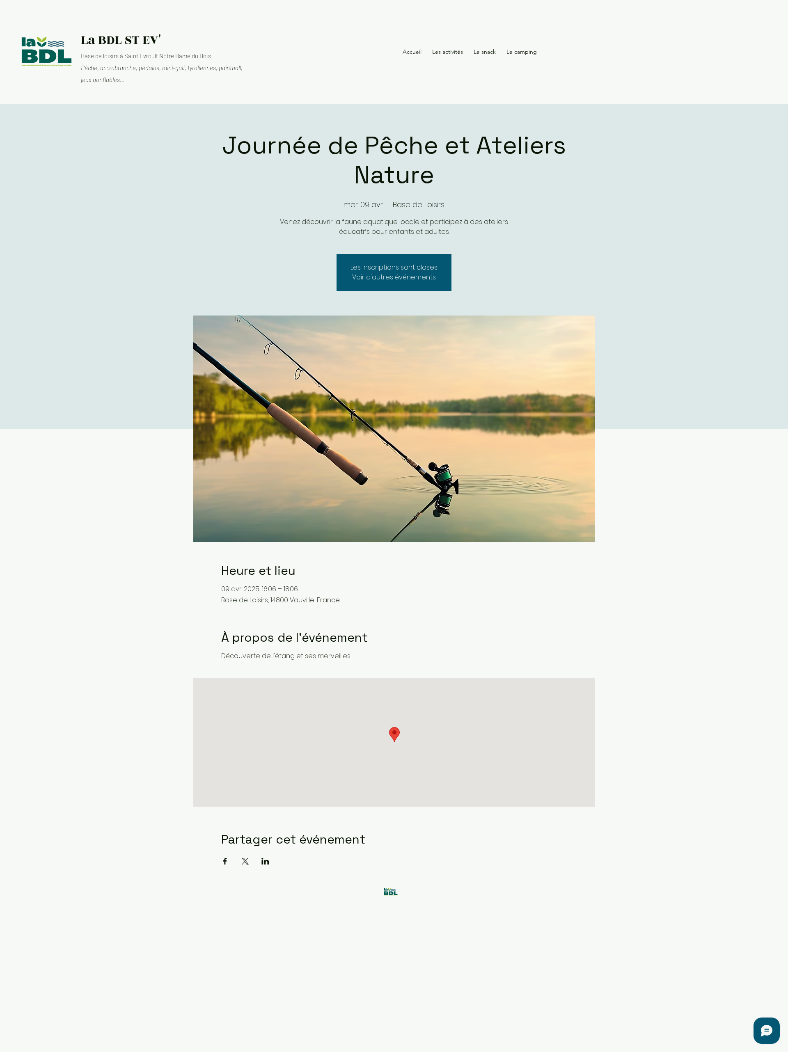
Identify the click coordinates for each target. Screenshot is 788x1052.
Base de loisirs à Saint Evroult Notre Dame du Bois (146, 55)
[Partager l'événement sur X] (245, 861)
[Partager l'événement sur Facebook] (225, 861)
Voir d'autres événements (394, 277)
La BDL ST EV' (121, 40)
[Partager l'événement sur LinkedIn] (265, 861)
